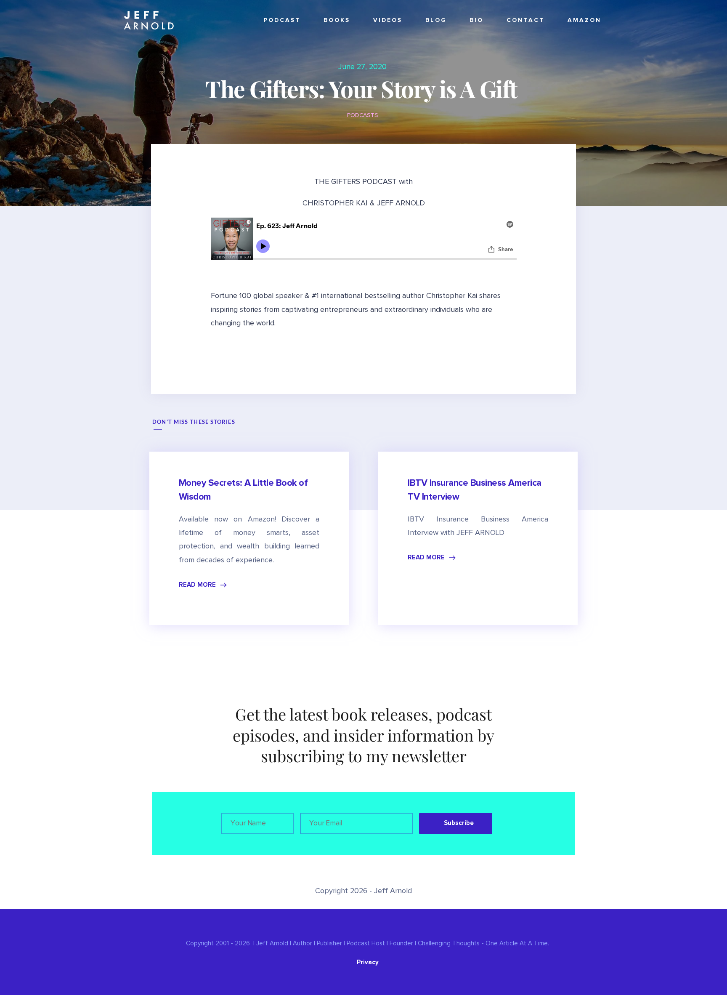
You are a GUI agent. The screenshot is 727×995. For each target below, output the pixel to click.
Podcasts (362, 115)
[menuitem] (282, 20)
